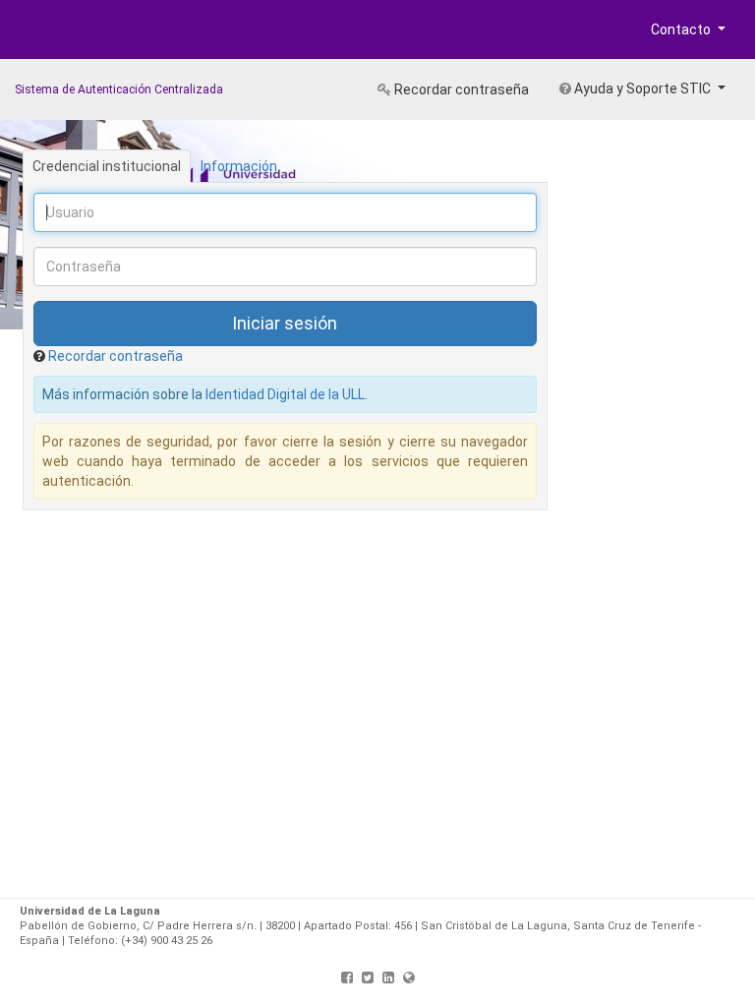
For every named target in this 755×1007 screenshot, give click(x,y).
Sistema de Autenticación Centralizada (119, 89)
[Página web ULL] (409, 977)
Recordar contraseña (460, 89)
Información (239, 166)
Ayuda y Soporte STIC (642, 88)
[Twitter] (368, 977)
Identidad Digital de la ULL (285, 394)
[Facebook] (347, 977)
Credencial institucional (106, 166)
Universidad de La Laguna (79, 33)
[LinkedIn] (388, 977)
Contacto (682, 29)
